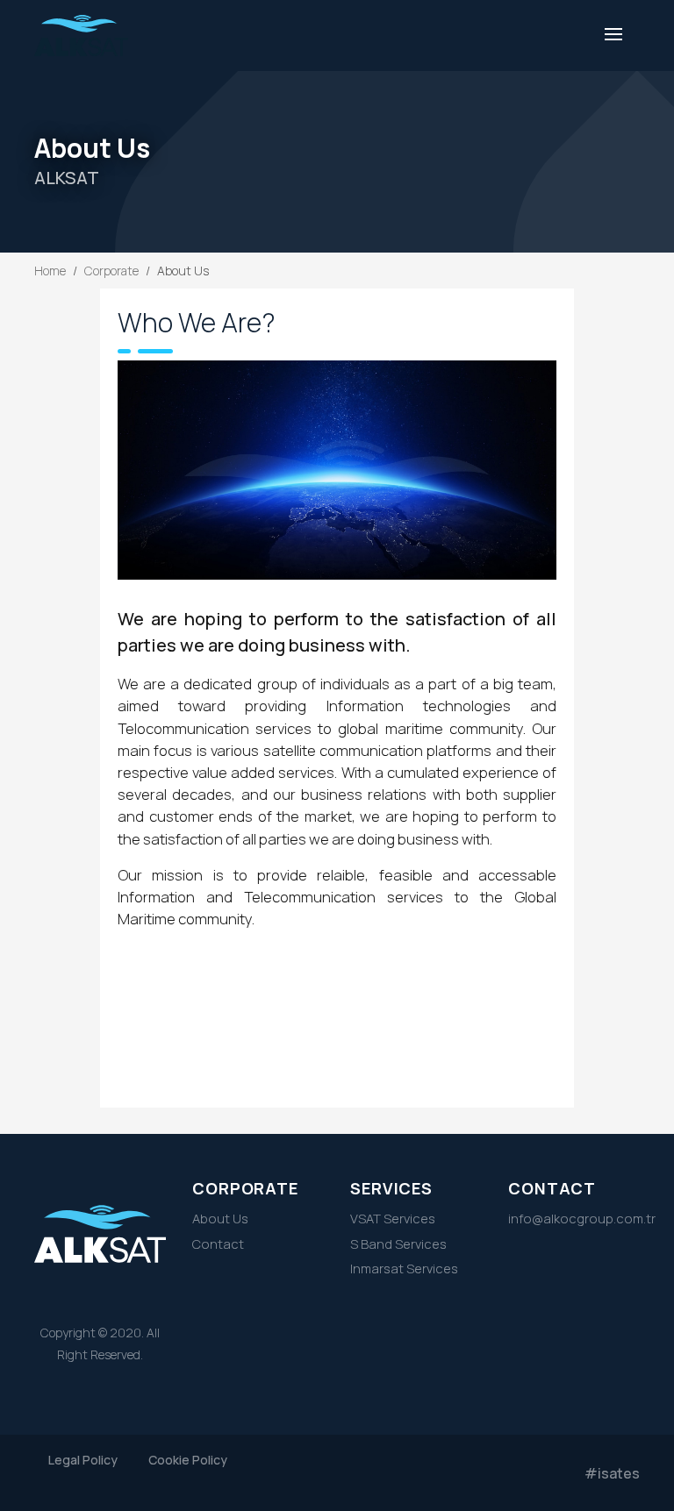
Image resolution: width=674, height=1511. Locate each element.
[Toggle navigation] (613, 36)
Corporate (111, 270)
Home (50, 270)
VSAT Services (392, 1218)
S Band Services (398, 1243)
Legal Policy (83, 1459)
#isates (612, 1473)
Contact (218, 1243)
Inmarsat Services (404, 1268)
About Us (220, 1218)
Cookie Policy (187, 1459)
